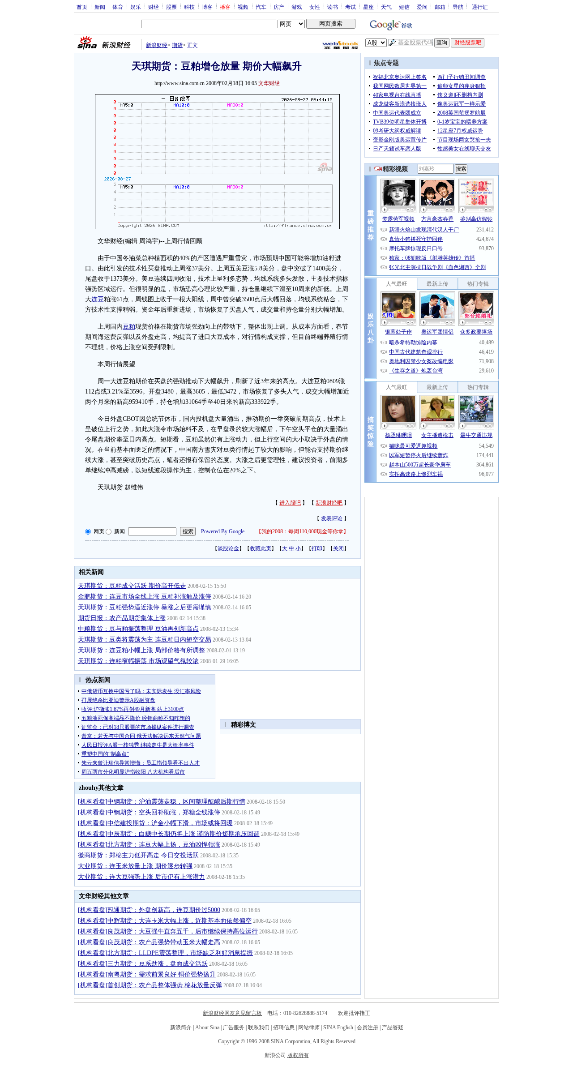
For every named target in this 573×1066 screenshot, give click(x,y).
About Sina (207, 1027)
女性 (314, 6)
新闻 (99, 6)
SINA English (338, 1027)
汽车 (261, 6)
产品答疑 (392, 1027)
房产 (279, 6)
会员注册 (367, 1027)
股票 (171, 6)
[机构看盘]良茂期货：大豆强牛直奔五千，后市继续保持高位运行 (168, 931)
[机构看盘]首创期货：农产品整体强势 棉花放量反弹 (150, 985)
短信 (404, 6)
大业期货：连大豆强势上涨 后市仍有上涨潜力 (141, 876)
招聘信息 (284, 1027)
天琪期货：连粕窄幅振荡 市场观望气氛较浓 (138, 661)
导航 (458, 6)
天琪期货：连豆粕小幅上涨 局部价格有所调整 (141, 650)
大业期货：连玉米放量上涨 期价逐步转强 (135, 866)
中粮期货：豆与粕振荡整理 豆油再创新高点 (138, 628)
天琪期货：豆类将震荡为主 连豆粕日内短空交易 (144, 639)
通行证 (480, 6)
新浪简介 (181, 1027)
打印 (317, 548)
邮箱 (440, 6)
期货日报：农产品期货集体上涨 (122, 618)
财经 (153, 6)
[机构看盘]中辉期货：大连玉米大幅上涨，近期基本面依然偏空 (165, 920)
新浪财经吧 (329, 503)
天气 (386, 6)
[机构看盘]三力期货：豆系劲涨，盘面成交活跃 (143, 963)
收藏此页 (260, 548)
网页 (99, 531)
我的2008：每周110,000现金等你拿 (302, 531)
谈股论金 (228, 548)
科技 (189, 6)
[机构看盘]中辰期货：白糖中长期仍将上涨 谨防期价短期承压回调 (169, 834)
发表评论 (331, 518)
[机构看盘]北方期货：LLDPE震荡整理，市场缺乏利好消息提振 (165, 953)
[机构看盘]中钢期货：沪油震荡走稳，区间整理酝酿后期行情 (161, 801)
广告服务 (233, 1027)
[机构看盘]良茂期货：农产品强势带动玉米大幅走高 (149, 942)
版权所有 (298, 1055)
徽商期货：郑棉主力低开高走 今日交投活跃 (138, 855)
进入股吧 (290, 503)
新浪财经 (156, 45)
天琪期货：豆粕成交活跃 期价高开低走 (132, 585)
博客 (207, 6)
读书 (332, 6)
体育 (117, 6)
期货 (177, 45)
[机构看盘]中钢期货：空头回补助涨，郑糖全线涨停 (149, 812)
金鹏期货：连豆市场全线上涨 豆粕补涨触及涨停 (144, 596)
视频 (243, 6)
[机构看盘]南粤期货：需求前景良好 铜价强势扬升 (147, 974)
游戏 (296, 6)
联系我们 (258, 1027)
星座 (368, 6)
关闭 (338, 548)
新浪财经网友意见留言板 (232, 1013)
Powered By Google (222, 531)
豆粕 (129, 326)
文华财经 (269, 83)
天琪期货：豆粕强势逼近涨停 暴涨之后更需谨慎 (144, 607)
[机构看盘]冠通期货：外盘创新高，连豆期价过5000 (149, 910)
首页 (82, 6)
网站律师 (309, 1027)
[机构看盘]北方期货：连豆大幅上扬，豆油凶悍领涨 (149, 844)
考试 (350, 6)
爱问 (422, 6)
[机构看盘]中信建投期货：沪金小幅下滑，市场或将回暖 (155, 823)
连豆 (97, 299)
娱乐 (135, 6)
